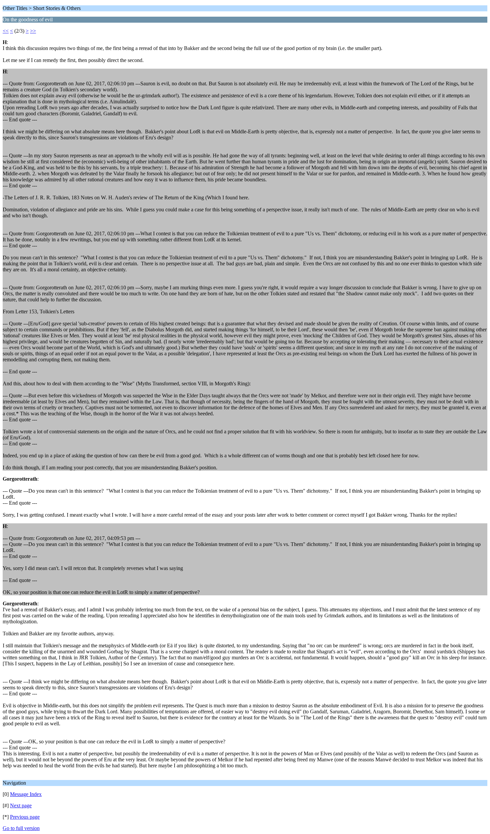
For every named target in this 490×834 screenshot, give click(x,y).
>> (33, 31)
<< (6, 31)
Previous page (25, 817)
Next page (21, 805)
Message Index (26, 794)
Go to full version (21, 828)
